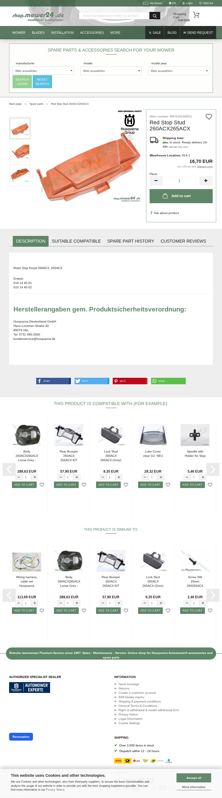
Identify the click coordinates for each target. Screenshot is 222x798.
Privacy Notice (55, 789)
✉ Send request (198, 32)
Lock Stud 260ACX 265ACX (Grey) (110, 456)
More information (194, 787)
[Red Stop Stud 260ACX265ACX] (88, 163)
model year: (159, 63)
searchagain (22, 82)
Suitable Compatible (76, 241)
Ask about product (166, 213)
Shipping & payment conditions (140, 701)
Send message (129, 684)
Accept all (193, 778)
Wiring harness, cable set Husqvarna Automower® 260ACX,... (27, 581)
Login (189, 3)
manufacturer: (25, 63)
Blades (38, 32)
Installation (62, 32)
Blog (172, 32)
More (115, 32)
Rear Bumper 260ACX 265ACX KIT (69, 456)
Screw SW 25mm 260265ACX (195, 581)
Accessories (92, 32)
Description (30, 241)
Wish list (207, 3)
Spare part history (130, 241)
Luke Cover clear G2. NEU (153, 453)
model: (88, 63)
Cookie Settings (129, 723)
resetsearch (42, 82)
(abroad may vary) (178, 147)
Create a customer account (137, 692)
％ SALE (155, 32)
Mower (18, 32)
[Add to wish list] (41, 485)
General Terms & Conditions (138, 705)
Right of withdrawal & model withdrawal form (149, 710)
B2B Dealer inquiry (131, 697)
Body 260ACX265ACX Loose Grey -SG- (27, 456)
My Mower (156, 3)
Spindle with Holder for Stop (195, 453)
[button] (52, 381)
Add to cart (181, 196)
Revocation (21, 736)
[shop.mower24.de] (38, 16)
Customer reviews (183, 241)
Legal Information (131, 718)
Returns (124, 688)
